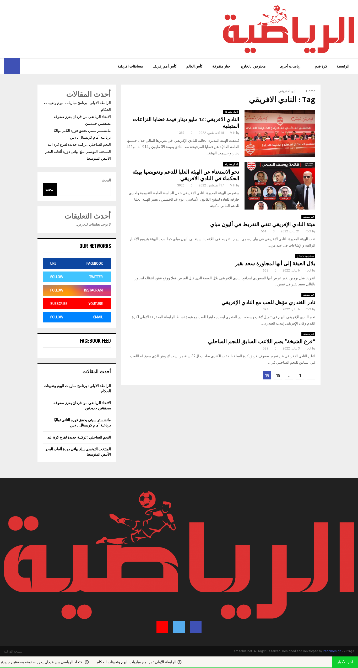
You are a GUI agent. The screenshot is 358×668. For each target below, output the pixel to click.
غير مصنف (308, 216)
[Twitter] (31, 66)
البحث (106, 180)
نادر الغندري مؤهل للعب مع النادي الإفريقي (268, 302)
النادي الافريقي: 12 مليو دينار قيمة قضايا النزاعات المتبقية (186, 123)
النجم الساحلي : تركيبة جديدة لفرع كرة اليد (79, 144)
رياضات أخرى (290, 66)
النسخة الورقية (13, 651)
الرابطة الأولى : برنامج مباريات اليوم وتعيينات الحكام (155, 662)
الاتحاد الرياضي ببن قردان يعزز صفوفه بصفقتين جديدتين (59, 662)
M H (232, 133)
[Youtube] (24, 66)
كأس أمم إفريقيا (165, 66)
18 (278, 375)
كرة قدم (321, 66)
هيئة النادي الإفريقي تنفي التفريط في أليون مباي (262, 224)
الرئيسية (343, 66)
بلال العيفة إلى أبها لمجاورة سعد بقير (275, 263)
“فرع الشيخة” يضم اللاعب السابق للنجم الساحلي (261, 341)
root (308, 231)
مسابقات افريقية (130, 66)
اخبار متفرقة (221, 66)
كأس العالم (194, 66)
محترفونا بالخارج (253, 66)
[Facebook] (37, 66)
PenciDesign (332, 651)
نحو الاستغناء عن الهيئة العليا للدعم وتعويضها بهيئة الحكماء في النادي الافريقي (185, 175)
